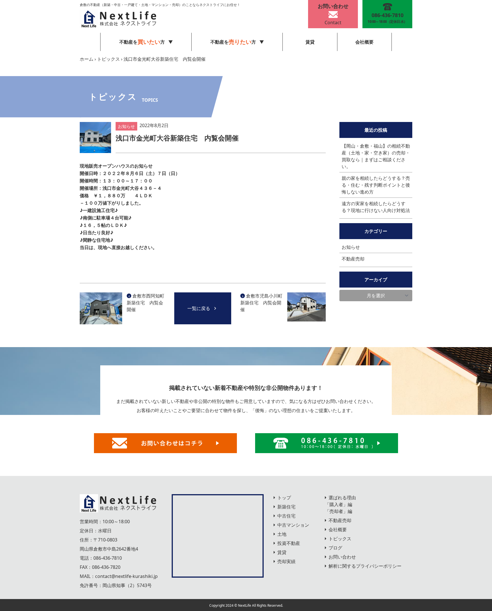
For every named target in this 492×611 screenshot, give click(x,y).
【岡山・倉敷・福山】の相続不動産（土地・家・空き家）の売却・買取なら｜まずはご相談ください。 (376, 156)
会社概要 (364, 42)
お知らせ (351, 247)
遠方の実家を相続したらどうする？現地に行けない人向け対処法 (376, 206)
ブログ (335, 548)
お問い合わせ (342, 557)
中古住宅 (286, 516)
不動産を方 (233, 42)
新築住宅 (286, 507)
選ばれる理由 (342, 497)
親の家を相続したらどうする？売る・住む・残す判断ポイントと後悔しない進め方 (376, 185)
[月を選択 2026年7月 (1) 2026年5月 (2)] (375, 295)
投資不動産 (288, 543)
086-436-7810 (107, 558)
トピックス (108, 59)
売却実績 (286, 561)
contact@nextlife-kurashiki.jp (126, 576)
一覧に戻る (198, 308)
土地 (281, 534)
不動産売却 (353, 259)
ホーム (86, 59)
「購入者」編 (338, 504)
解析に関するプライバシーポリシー (365, 566)
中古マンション (293, 525)
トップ (284, 497)
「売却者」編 (338, 511)
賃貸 (310, 42)
